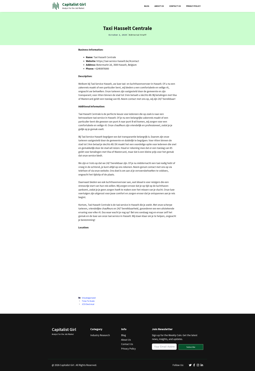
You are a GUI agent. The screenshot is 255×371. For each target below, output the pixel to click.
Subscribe (190, 347)
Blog (146, 6)
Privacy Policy (193, 6)
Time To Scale (88, 301)
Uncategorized (88, 297)
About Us (159, 6)
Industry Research (100, 335)
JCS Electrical (88, 304)
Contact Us (175, 6)
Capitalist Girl (74, 4)
